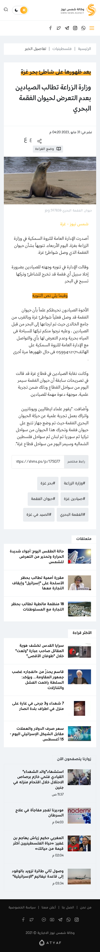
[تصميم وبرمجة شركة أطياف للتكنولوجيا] (50, 943)
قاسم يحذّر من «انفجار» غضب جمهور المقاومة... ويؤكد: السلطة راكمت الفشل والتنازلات (38, 680)
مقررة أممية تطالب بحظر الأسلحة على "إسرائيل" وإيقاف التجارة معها (38, 583)
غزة (33, 373)
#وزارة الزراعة (74, 483)
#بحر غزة (48, 483)
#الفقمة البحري (72, 515)
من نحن (86, 907)
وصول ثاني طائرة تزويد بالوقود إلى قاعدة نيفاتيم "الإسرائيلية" (38, 874)
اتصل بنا (68, 907)
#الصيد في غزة (38, 515)
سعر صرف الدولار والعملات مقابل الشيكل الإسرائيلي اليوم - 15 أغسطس (37, 734)
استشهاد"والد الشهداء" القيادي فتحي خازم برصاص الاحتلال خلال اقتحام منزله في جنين (38, 780)
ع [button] (30, 139)
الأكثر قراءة (82, 633)
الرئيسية (84, 49)
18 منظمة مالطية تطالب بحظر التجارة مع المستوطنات (37, 607)
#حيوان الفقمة (43, 499)
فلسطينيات (62, 49)
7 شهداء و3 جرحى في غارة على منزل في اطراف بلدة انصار (38, 706)
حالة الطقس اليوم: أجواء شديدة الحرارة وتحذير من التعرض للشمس (37, 556)
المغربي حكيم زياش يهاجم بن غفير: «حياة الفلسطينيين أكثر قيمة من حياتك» (38, 843)
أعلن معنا (49, 907)
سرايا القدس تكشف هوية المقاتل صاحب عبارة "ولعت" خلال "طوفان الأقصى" (39, 651)
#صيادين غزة (74, 499)
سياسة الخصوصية (22, 907)
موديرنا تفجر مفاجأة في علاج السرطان (39, 813)
